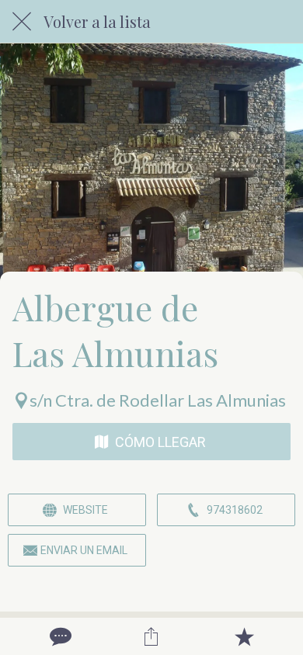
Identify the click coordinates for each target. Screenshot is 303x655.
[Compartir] (151, 636)
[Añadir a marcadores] (244, 636)
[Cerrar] (21, 21)
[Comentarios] (59, 636)
